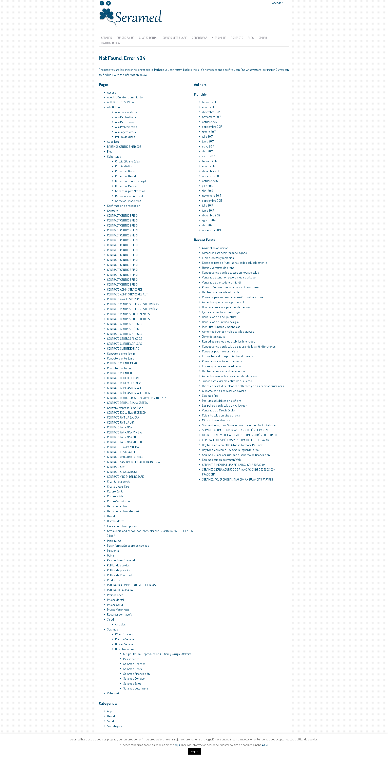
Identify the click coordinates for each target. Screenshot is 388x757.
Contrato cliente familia (121, 353)
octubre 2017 (209, 122)
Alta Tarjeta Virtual (125, 132)
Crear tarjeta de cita (119, 481)
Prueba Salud (115, 605)
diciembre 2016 (211, 171)
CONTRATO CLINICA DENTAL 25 (124, 383)
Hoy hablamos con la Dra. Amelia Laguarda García (230, 450)
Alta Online (113, 107)
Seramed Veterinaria (135, 688)
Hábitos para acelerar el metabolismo (224, 371)
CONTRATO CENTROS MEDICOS (124, 324)
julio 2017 (207, 136)
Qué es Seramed (125, 644)
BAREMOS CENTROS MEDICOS (124, 147)
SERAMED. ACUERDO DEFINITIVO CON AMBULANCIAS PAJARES (237, 479)
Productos (113, 580)
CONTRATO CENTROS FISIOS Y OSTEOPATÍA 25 (133, 304)
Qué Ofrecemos (124, 649)
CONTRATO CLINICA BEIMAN (123, 378)
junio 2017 (208, 141)
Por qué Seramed (125, 639)
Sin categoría (114, 726)
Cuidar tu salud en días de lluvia (221, 415)
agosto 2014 (209, 220)
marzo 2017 (208, 156)
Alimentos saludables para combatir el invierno (230, 376)
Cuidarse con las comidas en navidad (224, 391)
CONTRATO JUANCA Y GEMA (123, 447)
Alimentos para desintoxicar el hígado (224, 253)
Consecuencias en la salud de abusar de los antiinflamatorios (239, 346)
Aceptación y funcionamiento (125, 97)
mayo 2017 (208, 146)
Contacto (237, 37)
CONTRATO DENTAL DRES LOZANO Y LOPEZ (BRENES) (137, 398)
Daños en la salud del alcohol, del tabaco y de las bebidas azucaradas (243, 386)
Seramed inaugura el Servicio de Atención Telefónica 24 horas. (239, 425)
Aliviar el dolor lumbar (215, 248)
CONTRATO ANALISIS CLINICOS (124, 299)
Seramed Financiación (136, 674)
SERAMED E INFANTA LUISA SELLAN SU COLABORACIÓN (233, 465)
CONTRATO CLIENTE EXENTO (123, 348)
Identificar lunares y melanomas (221, 327)
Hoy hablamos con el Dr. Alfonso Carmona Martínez (232, 445)
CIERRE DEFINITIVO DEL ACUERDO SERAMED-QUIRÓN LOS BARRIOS (240, 435)
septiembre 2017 (212, 127)
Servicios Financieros (128, 201)
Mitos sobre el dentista (216, 420)
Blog (251, 37)
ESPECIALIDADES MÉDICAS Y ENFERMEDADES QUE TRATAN (235, 440)
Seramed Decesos (134, 664)
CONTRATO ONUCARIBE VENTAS (125, 457)
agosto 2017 (209, 132)
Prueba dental (115, 600)
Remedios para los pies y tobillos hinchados (228, 341)
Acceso (111, 92)
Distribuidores (110, 42)
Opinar (262, 37)
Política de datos (125, 137)
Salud (110, 619)
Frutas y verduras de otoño (218, 268)
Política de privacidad (119, 570)
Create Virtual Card (118, 486)
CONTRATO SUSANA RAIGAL (123, 472)
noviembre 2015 (211, 195)
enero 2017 (208, 166)
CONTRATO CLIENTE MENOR (122, 363)
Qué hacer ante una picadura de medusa (226, 307)
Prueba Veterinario (118, 610)
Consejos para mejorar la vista (220, 351)
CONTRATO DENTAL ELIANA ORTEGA (127, 403)
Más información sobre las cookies (128, 545)
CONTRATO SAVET (117, 467)
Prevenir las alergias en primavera (222, 361)
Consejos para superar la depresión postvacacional (233, 297)
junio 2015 (208, 210)
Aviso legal (113, 141)
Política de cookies (118, 565)
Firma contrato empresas (122, 526)
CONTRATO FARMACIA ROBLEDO (125, 442)
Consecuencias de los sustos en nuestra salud (230, 272)
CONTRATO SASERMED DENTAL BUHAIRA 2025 (133, 462)
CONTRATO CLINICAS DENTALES (125, 388)
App (109, 711)
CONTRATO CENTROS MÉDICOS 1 (125, 334)
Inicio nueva (114, 541)
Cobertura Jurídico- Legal (130, 181)
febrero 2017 (209, 161)
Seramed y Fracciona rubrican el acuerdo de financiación (236, 455)
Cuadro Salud (125, 37)
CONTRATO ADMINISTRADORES (124, 289)
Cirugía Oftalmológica (127, 161)
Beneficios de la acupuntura (219, 317)
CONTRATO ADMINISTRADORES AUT (127, 294)
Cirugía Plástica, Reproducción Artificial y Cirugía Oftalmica (157, 654)
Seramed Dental (132, 669)
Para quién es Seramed (121, 560)
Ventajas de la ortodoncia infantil (221, 282)
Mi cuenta (113, 550)
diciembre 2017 (211, 112)
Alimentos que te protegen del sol (223, 302)
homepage (211, 70)
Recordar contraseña (120, 614)
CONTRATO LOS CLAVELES (122, 452)
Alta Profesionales (126, 127)
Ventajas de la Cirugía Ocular (218, 410)
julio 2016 (207, 186)
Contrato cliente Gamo (120, 358)
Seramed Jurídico (134, 678)
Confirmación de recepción (123, 206)
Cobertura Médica (126, 186)
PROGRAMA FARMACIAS (120, 590)
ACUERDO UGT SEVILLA (120, 102)
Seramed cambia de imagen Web (221, 460)
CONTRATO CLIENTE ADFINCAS (124, 344)
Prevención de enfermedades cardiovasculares (230, 287)
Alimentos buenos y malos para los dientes (228, 331)
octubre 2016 (210, 181)
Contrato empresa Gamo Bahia (125, 408)
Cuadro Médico (116, 496)
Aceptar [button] (195, 751)
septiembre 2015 (212, 200)
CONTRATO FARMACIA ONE (122, 437)
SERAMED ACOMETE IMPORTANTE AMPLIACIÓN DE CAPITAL (235, 430)
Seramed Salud (132, 683)
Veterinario (113, 693)
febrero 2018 (209, 102)
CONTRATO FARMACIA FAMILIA (124, 432)
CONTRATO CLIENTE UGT (121, 373)
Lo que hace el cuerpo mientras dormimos (228, 356)
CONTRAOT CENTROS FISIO (122, 215)
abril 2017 (207, 151)
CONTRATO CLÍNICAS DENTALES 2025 (128, 393)
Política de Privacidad (119, 575)
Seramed (106, 37)
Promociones (115, 595)
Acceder (277, 3)
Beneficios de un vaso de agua (220, 322)
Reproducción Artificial (129, 196)
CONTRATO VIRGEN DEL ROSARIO (125, 477)
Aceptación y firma (126, 112)
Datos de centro (117, 506)
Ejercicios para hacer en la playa (221, 312)
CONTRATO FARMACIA (119, 427)
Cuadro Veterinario (174, 37)
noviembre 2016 (211, 176)
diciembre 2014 (211, 215)
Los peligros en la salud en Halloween (224, 405)
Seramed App (210, 395)
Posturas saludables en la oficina (221, 401)
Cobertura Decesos (127, 171)
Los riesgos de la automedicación (222, 366)
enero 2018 (208, 107)
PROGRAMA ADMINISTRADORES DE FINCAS (131, 585)
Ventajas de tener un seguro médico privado (229, 277)
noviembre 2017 (211, 117)
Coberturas (199, 37)
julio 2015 (207, 205)
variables (120, 624)
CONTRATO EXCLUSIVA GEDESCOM (126, 412)
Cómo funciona (124, 634)
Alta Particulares (124, 122)
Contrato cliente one (119, 368)
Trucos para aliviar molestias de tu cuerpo (227, 381)
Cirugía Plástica (124, 166)
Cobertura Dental (125, 176)
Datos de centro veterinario (123, 511)
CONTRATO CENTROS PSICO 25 (124, 339)
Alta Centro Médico (126, 117)
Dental (111, 516)
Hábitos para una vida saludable (220, 292)
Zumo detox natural (213, 336)
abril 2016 (207, 191)
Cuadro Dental (148, 37)
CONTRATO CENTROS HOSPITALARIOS (128, 314)
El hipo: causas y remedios (218, 258)
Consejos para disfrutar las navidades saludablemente (234, 263)
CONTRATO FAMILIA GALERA (123, 417)
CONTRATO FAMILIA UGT (120, 422)
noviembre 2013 (211, 230)
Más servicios (131, 659)
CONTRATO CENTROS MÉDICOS (124, 329)
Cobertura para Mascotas (130, 191)
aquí (177, 745)
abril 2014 (207, 225)
